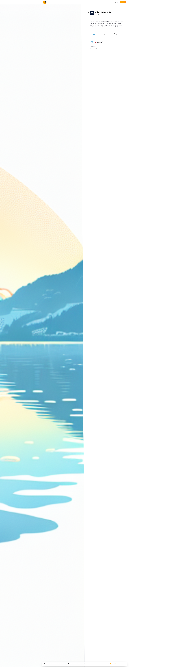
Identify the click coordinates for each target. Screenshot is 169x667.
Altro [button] (88, 2)
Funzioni (76, 2)
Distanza (95, 33)
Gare (85, 2)
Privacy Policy (113, 663)
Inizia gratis (123, 2)
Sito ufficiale (93, 48)
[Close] (124, 664)
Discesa (117, 33)
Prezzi (81, 2)
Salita (105, 33)
